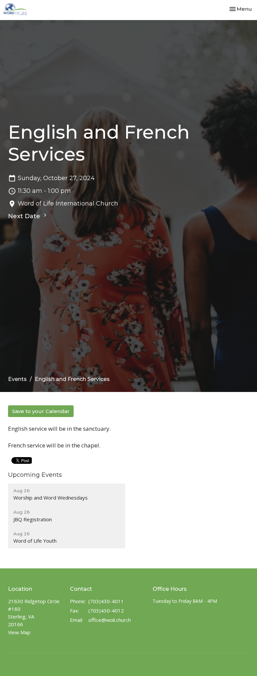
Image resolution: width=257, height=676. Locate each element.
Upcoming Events (35, 475)
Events (17, 379)
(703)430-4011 (106, 601)
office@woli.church (109, 620)
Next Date (25, 216)
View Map (19, 632)
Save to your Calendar (41, 411)
